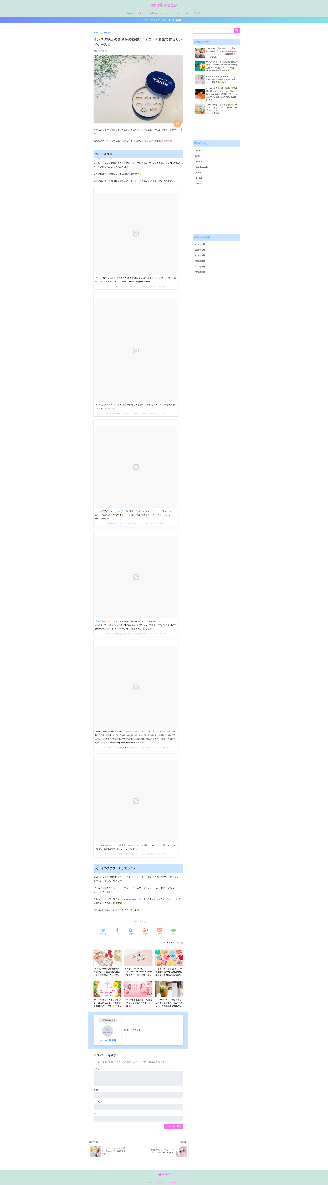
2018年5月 (200, 250)
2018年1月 (200, 272)
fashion (141, 13)
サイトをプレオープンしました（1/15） (164, 20)
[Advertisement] (216, 128)
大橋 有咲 (123, 854)
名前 (96, 1090)
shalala (119, 748)
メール (98, 1102)
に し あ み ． (123, 286)
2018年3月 (200, 261)
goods (186, 13)
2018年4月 (200, 255)
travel (167, 13)
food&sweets (155, 13)
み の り (123, 634)
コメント (98, 1069)
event (177, 13)
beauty (130, 13)
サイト (97, 1114)
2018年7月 (200, 244)
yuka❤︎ (123, 413)
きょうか (123, 523)
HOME (165, 1174)
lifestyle (197, 13)
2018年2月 (200, 266)
